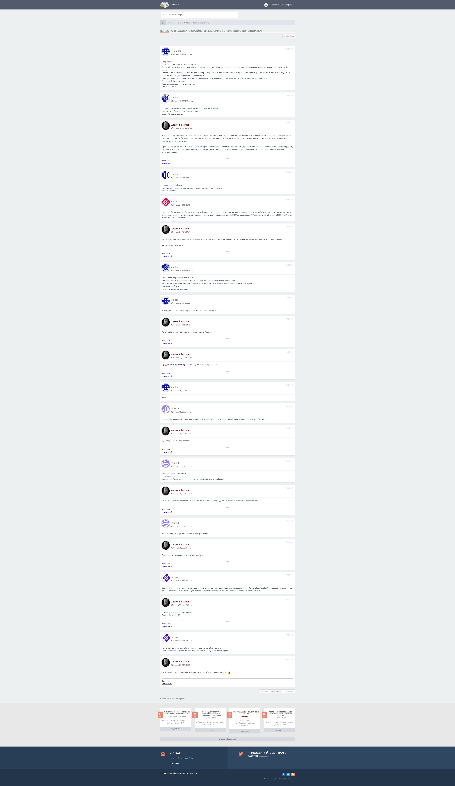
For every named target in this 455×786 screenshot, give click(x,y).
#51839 (289, 48)
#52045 (289, 427)
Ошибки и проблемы (201, 23)
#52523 (289, 635)
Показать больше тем (227, 739)
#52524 (289, 659)
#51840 (289, 95)
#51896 (289, 264)
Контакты (193, 773)
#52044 (289, 406)
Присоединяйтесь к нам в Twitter (267, 754)
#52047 (289, 460)
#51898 (289, 319)
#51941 (289, 351)
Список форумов (174, 23)
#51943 (289, 384)
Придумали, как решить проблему (177, 365)
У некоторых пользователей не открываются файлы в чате (177, 713)
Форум (175, 4)
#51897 (289, 297)
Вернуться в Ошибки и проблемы (174, 698)
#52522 (289, 599)
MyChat (187, 23)
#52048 (289, 487)
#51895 (289, 226)
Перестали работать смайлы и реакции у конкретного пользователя (212, 30)
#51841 (289, 122)
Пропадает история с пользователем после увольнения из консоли (211, 713)
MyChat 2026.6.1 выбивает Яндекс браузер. (246, 713)
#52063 (289, 542)
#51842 (289, 172)
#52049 (289, 520)
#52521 (289, 575)
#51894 (289, 199)
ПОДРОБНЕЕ (175, 729)
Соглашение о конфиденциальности (174, 773)
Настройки (264, 691)
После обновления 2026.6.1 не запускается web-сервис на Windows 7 (280, 713)
